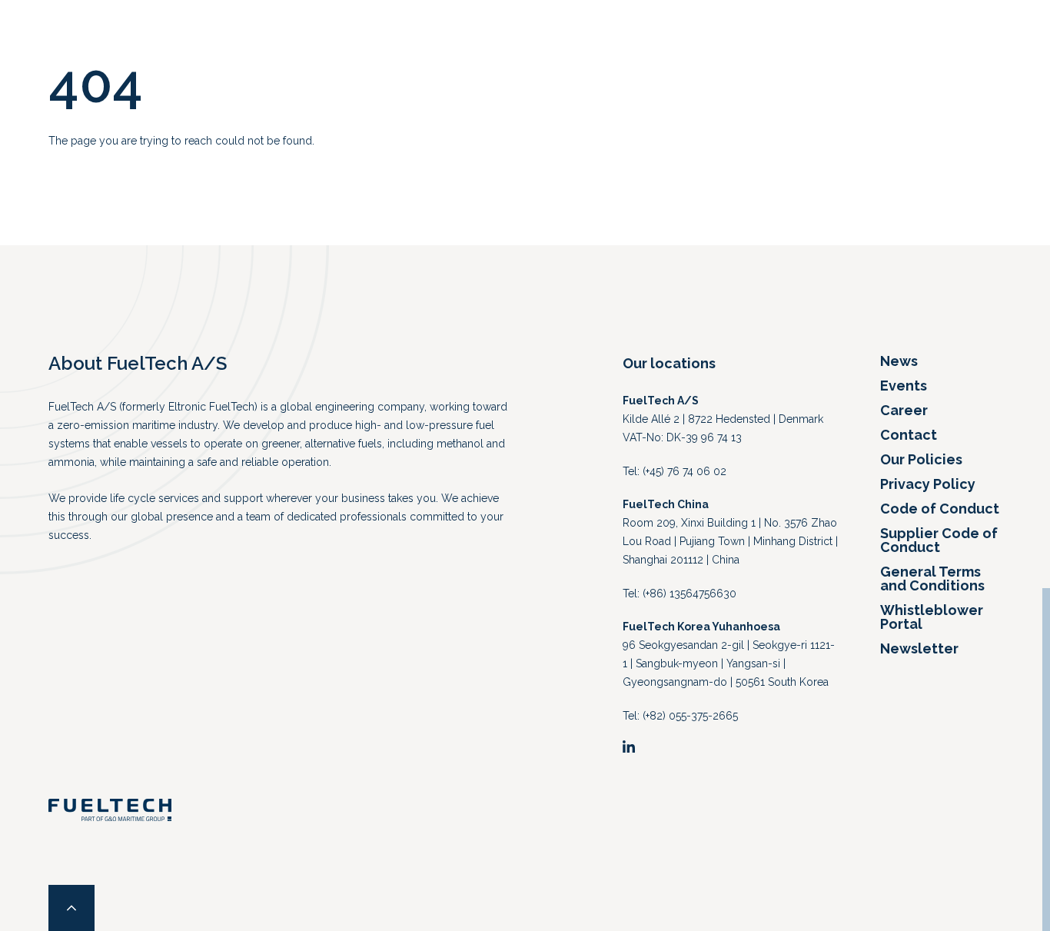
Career (904, 410)
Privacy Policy (927, 484)
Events (903, 385)
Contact (908, 435)
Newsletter (919, 648)
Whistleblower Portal (931, 617)
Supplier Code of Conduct (939, 540)
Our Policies (921, 459)
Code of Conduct (939, 508)
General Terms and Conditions (932, 579)
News (899, 361)
